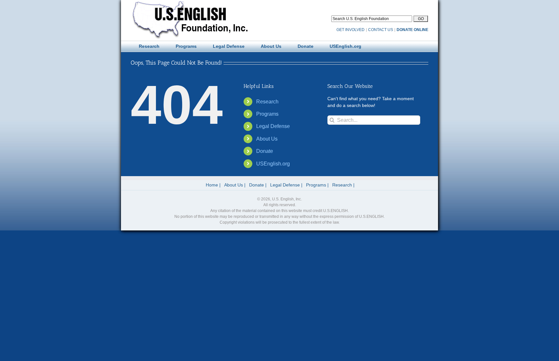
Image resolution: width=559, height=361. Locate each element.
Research (267, 101)
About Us (267, 139)
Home (212, 184)
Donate (264, 151)
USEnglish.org (273, 163)
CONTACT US (380, 29)
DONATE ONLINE (412, 29)
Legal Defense (273, 126)
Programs (267, 114)
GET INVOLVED (350, 29)
